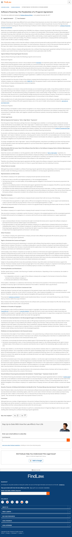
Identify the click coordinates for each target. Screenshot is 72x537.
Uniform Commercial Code (62, 128)
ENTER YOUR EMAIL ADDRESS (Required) (11, 490)
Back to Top (36, 470)
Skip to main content (36, 1)
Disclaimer (14, 533)
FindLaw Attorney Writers (26, 15)
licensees (38, 62)
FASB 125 (29, 81)
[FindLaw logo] (8, 2)
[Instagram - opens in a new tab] (17, 502)
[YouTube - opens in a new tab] (7, 502)
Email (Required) (6, 437)
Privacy (7, 533)
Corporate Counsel (5, 7)
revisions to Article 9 (14, 297)
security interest (24, 311)
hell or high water (52, 153)
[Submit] (68, 440)
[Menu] (2, 2)
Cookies (20, 533)
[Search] (69, 2)
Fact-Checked (21, 18)
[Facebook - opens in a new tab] (2, 502)
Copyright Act (4, 311)
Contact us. (62, 484)
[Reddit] (22, 502)
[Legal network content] (69, 525)
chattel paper (66, 377)
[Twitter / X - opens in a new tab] (12, 502)
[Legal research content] (69, 520)
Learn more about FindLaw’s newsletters (11, 445)
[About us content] (69, 507)
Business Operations (15, 7)
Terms (2, 533)
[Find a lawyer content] (69, 511)
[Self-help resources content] (69, 516)
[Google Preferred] (26, 502)
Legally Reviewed (8, 18)
